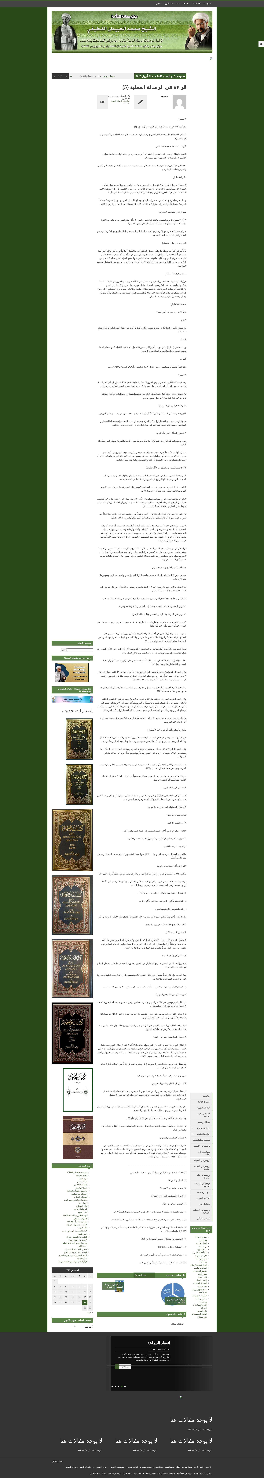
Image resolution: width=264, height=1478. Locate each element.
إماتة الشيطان (201, 1280)
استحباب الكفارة (200, 1268)
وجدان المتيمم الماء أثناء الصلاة (75, 1243)
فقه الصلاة (107, 76)
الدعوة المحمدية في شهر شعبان (74, 1231)
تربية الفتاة (202, 1246)
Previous (102, 1365)
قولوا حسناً (202, 1277)
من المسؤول (202, 1249)
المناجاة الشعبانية (200, 1283)
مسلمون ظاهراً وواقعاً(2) (77, 1191)
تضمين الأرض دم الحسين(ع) (76, 1249)
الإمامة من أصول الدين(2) (77, 1225)
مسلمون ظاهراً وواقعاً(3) (130, 76)
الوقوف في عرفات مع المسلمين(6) (73, 1262)
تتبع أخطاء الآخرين (199, 1253)
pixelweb (164, 96)
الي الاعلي (56, 1462)
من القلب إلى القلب (73, 76)
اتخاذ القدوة (202, 1286)
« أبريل (90, 1312)
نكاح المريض (202, 1311)
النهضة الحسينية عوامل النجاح (75, 1252)
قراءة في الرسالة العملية (120, 101)
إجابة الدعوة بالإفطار (199, 1265)
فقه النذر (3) (140, 1275)
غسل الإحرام (82, 1259)
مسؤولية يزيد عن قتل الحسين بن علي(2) (113, 1285)
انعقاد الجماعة (201, 1243)
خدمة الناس (82, 1246)
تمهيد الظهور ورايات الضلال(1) (75, 1215)
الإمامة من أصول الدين (78, 1240)
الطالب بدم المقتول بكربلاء (76, 1237)
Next (216, 1365)
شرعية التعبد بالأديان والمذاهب (176, 1301)
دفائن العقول (82, 1234)
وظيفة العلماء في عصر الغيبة (75, 1200)
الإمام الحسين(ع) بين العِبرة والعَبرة (73, 1255)
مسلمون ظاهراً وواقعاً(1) (77, 1222)
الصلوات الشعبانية (200, 1296)
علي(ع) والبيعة (201, 1256)
